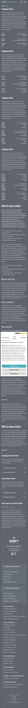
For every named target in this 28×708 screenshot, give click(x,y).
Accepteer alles (14, 366)
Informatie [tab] (23, 337)
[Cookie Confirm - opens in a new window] (20, 333)
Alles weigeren (14, 373)
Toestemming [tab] (5, 337)
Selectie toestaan (14, 369)
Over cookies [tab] (14, 337)
